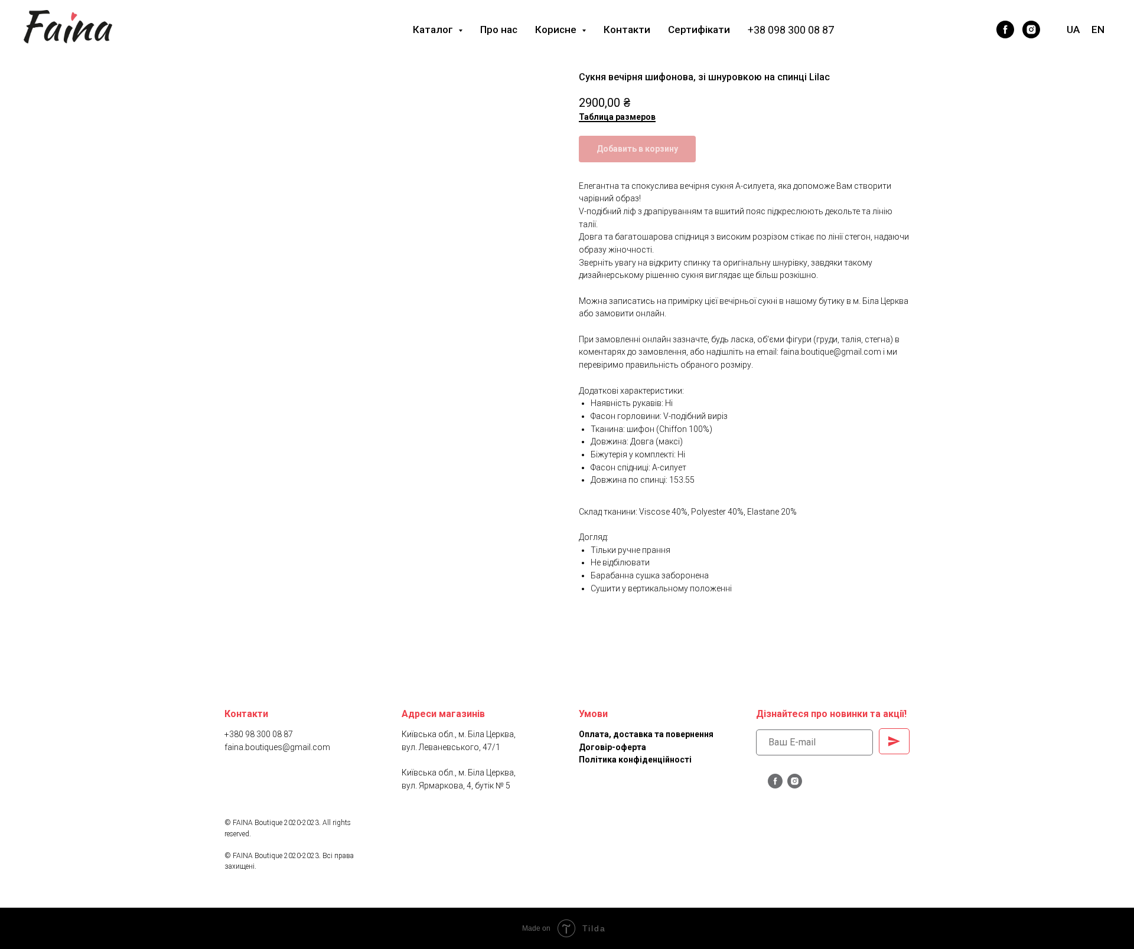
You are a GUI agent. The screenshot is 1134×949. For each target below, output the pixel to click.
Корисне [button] (557, 29)
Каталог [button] (434, 29)
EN (1097, 29)
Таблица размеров (617, 117)
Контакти (627, 29)
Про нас (498, 29)
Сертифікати (699, 29)
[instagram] (1031, 29)
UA (1073, 29)
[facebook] (1005, 29)
